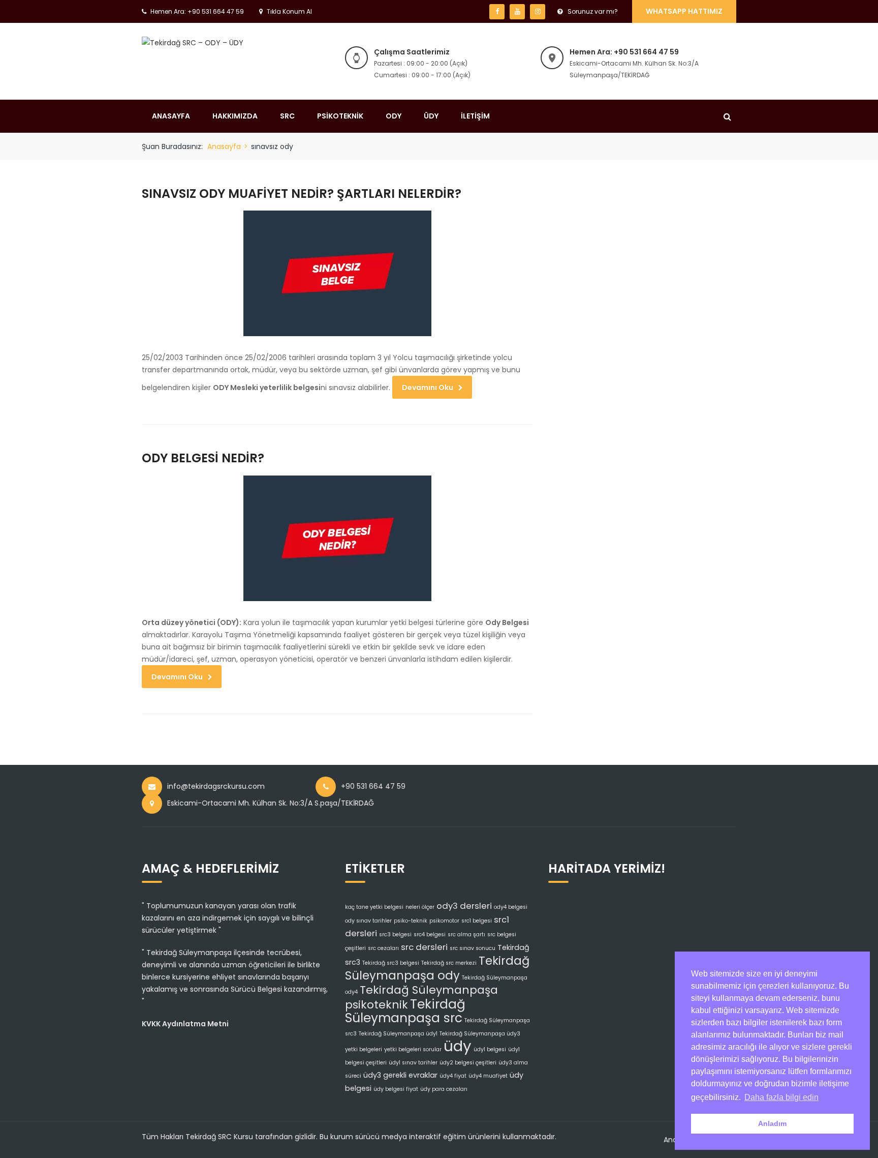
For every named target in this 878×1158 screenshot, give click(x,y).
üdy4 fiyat (453, 1076)
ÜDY (431, 116)
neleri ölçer (419, 907)
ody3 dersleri (464, 906)
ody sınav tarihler (368, 921)
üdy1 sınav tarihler (413, 1062)
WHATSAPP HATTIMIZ (684, 11)
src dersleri (424, 947)
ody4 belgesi (510, 907)
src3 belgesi (395, 934)
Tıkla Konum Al (289, 11)
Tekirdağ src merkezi (449, 963)
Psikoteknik (340, 116)
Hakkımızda (235, 116)
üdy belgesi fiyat (395, 1089)
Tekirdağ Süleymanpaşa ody (437, 968)
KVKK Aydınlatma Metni (185, 1024)
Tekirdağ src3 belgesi (390, 963)
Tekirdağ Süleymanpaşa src (405, 1011)
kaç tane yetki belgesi (374, 907)
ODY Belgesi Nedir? (203, 458)
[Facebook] (497, 11)
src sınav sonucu (472, 948)
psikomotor (444, 921)
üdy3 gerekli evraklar (400, 1075)
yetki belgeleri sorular (413, 1049)
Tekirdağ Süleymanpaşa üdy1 (398, 1033)
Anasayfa (171, 116)
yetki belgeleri (363, 1049)
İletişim (475, 116)
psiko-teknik (410, 921)
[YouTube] (517, 11)
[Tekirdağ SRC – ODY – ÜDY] (192, 42)
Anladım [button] (772, 1123)
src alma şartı (466, 934)
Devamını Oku (427, 387)
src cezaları (383, 948)
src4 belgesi (430, 934)
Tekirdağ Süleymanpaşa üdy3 (480, 1033)
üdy (458, 1045)
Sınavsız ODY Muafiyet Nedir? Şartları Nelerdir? (301, 193)
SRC (287, 116)
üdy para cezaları (443, 1089)
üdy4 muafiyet (488, 1076)
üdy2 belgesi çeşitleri (468, 1062)
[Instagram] (537, 11)
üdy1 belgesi (490, 1049)
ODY (393, 116)
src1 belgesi (476, 921)
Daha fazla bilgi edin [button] (781, 1097)
